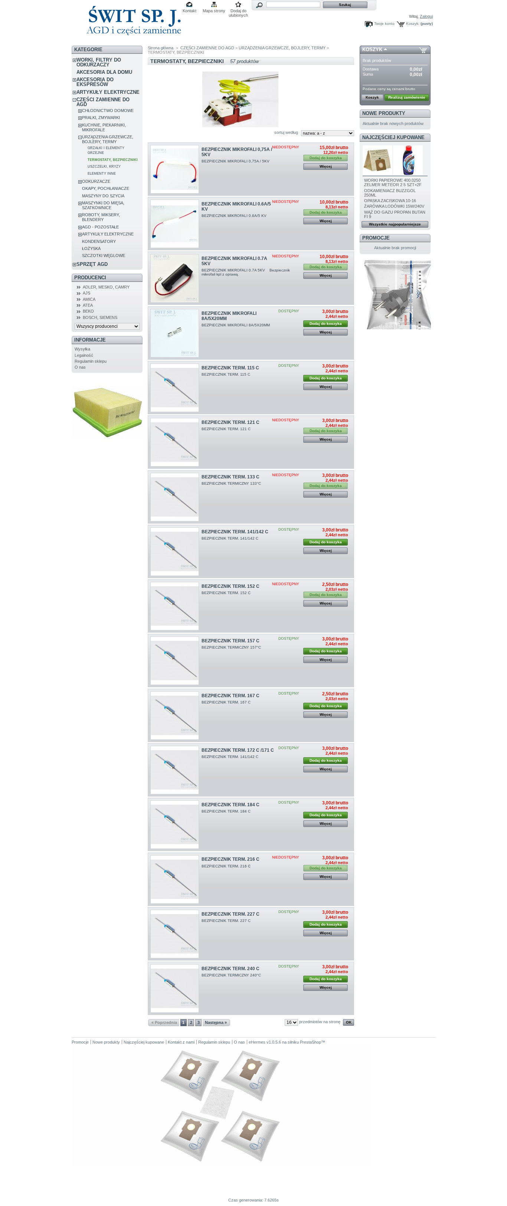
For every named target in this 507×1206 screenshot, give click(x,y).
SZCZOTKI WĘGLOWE (103, 255)
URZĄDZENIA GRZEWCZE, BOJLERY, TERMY (107, 139)
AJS (86, 293)
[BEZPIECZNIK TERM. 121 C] (174, 442)
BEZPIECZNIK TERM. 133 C (230, 477)
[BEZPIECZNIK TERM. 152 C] (174, 606)
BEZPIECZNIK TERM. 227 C (230, 914)
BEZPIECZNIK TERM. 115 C (230, 367)
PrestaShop (310, 1042)
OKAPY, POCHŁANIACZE (105, 188)
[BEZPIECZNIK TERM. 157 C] (174, 660)
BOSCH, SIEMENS (100, 317)
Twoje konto (384, 24)
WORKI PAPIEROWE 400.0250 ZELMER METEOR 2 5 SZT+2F (393, 182)
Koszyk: (412, 24)
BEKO (88, 311)
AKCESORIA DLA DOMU (104, 72)
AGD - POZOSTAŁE (100, 227)
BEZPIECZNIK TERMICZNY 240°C (232, 975)
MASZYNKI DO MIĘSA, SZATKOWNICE (103, 205)
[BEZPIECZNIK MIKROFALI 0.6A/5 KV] (174, 224)
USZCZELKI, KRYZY (104, 166)
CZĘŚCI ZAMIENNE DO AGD (103, 102)
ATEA (88, 305)
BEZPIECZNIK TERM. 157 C (230, 640)
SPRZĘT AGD (92, 264)
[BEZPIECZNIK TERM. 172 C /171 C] (174, 770)
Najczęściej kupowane (393, 137)
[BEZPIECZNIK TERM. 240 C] (174, 988)
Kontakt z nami (181, 1042)
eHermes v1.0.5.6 (265, 1042)
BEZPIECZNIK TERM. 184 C (230, 804)
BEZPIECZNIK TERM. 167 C (230, 695)
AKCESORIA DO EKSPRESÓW (95, 82)
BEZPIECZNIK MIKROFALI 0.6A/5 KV (235, 216)
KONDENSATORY (99, 241)
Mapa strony (214, 11)
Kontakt (189, 11)
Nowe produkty (383, 113)
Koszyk (372, 49)
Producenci (90, 277)
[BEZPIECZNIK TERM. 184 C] (174, 824)
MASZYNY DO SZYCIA (103, 196)
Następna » (216, 1022)
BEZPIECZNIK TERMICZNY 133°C (232, 483)
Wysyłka (82, 349)
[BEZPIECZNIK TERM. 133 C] (174, 497)
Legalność (84, 355)
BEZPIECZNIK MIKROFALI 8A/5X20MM (236, 325)
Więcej (326, 166)
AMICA (89, 299)
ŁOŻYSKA (91, 248)
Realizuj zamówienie (406, 97)
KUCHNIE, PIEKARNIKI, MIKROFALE (104, 127)
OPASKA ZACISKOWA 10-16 (390, 200)
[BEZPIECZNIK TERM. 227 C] (174, 934)
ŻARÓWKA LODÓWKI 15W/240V (394, 206)
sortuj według (286, 132)
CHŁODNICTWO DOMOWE (108, 110)
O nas (80, 367)
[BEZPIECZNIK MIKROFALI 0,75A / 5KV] (174, 169)
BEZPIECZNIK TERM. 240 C (230, 968)
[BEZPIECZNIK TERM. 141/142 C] (174, 551)
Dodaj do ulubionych (238, 11)
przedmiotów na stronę (319, 1021)
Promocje (376, 238)
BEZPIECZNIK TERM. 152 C (230, 586)
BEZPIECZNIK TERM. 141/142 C (235, 531)
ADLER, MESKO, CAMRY (106, 287)
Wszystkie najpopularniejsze (395, 224)
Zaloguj (426, 16)
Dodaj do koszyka (326, 324)
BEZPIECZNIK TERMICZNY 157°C (232, 647)
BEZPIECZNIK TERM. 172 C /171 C (238, 750)
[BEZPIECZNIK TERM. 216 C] (174, 879)
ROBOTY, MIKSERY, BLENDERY (101, 217)
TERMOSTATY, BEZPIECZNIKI (113, 160)
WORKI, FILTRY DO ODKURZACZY (98, 62)
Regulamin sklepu (91, 361)
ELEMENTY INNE (102, 173)
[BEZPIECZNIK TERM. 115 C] (174, 387)
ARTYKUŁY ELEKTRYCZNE (108, 92)
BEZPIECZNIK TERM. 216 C (230, 859)
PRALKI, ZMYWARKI (101, 117)
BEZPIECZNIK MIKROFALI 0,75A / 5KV (236, 161)
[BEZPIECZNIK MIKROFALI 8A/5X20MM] (174, 333)
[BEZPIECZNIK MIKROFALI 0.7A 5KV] (174, 278)
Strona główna (160, 48)
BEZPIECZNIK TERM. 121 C (230, 422)
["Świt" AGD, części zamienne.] (133, 40)
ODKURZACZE (96, 181)
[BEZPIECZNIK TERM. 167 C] (174, 715)
